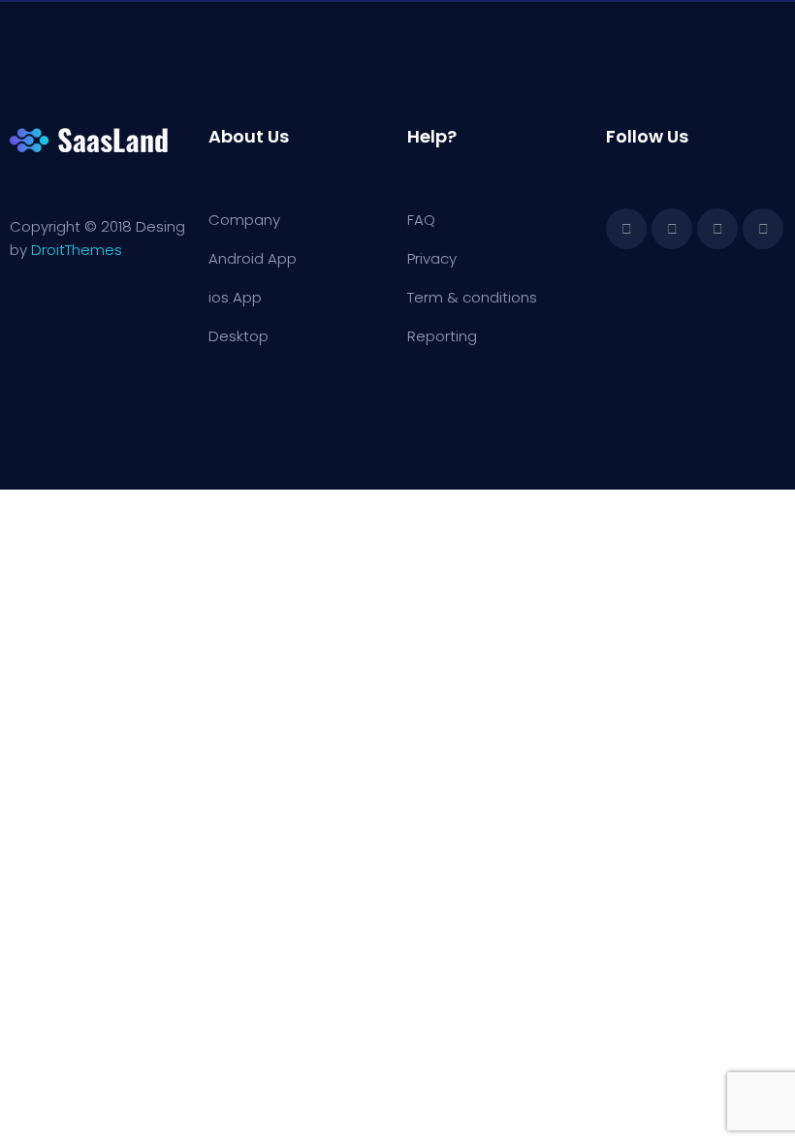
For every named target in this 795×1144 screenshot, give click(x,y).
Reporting (442, 336)
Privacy (432, 258)
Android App (252, 258)
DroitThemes (76, 249)
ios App (235, 297)
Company (244, 219)
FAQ (421, 219)
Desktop (238, 336)
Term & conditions (472, 297)
